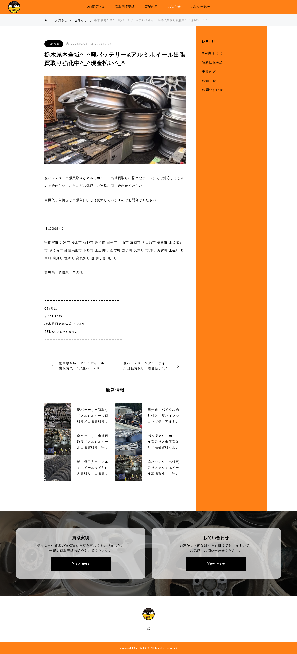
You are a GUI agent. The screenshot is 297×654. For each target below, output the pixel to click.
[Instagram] (148, 628)
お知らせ (174, 7)
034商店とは (96, 7)
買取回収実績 (125, 7)
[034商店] (14, 7)
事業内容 (151, 7)
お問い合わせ (200, 7)
